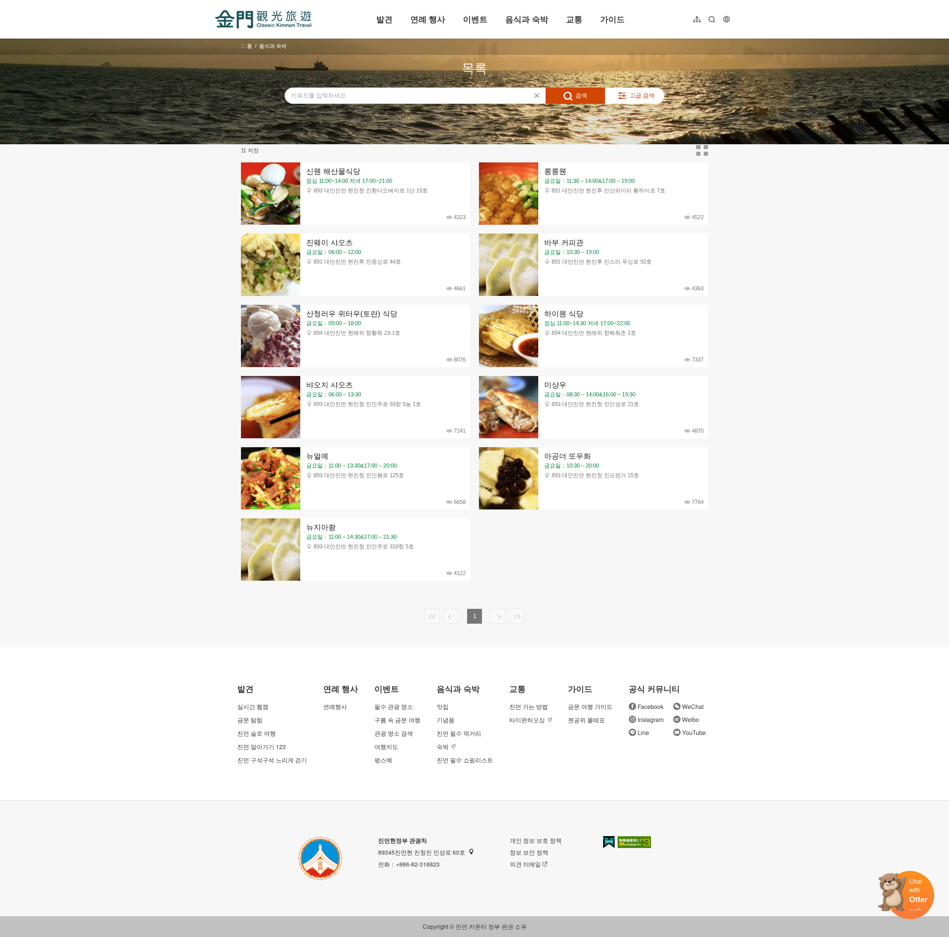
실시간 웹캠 (252, 706)
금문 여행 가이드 (590, 706)
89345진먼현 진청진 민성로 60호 (421, 852)
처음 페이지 (432, 616)
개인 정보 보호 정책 (536, 840)
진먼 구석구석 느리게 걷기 (272, 760)
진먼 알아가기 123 (261, 746)
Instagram (651, 719)
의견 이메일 (525, 864)
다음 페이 (498, 616)
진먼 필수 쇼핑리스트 (465, 760)
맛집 (443, 706)
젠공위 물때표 (586, 720)
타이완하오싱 (527, 720)
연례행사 (335, 706)
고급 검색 (642, 95)
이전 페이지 (450, 616)
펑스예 (383, 760)
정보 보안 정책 (529, 852)
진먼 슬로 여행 (256, 733)
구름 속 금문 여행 (397, 720)
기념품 (445, 720)
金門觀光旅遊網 (263, 19)
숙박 (443, 746)
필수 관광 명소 (393, 706)
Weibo (690, 719)
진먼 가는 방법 (528, 706)
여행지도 (386, 746)
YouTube (694, 732)
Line (643, 732)
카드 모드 (702, 150)
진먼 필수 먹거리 (459, 733)
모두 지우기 (537, 96)
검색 (581, 95)
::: (217, 4)
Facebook (651, 706)
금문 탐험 (249, 720)
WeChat (693, 706)
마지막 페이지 (516, 616)
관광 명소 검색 (393, 733)
